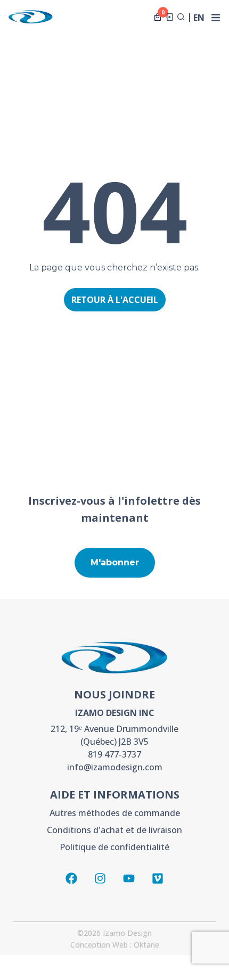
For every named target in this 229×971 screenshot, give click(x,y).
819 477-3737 (114, 754)
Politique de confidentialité (114, 847)
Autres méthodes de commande (115, 813)
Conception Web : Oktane (114, 945)
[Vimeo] (157, 878)
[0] (157, 17)
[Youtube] (129, 878)
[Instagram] (100, 878)
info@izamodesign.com (114, 767)
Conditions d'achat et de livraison (114, 830)
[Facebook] (71, 878)
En (199, 18)
